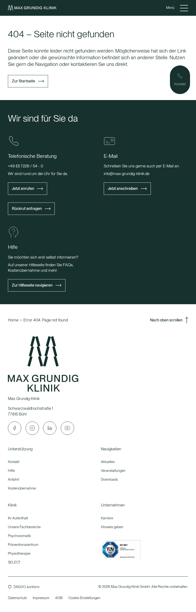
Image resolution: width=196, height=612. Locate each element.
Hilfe (11, 470)
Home (13, 320)
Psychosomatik (19, 536)
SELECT (14, 562)
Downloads (109, 479)
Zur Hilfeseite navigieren (32, 285)
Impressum (41, 598)
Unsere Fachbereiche (24, 527)
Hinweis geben (112, 527)
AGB (59, 598)
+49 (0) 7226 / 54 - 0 (25, 166)
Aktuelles (108, 462)
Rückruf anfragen (27, 208)
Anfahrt (13, 479)
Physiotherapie (19, 553)
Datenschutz (17, 598)
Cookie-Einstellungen (84, 598)
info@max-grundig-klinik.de (126, 173)
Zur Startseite (23, 81)
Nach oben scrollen (166, 320)
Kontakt (13, 462)
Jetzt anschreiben (123, 188)
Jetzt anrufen (23, 188)
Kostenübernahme (22, 488)
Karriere (107, 518)
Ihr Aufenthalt (18, 518)
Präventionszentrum (23, 545)
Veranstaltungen (113, 470)
